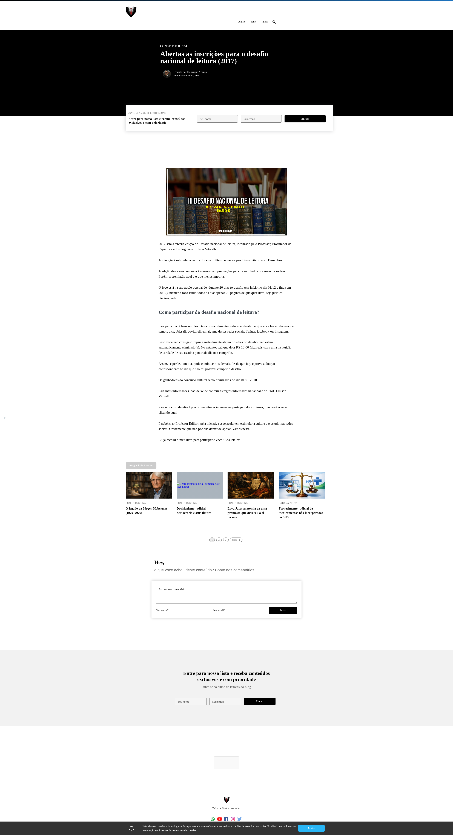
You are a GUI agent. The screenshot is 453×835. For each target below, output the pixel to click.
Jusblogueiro (184, 249)
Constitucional (136, 503)
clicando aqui (168, 412)
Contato (241, 21)
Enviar (305, 118)
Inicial (265, 21)
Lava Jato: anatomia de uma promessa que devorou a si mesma (247, 513)
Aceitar (312, 828)
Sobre (253, 21)
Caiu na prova (288, 503)
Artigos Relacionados (141, 465)
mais (234, 539)
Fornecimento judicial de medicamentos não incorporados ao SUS (301, 513)
